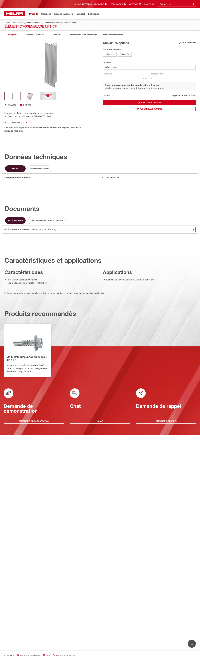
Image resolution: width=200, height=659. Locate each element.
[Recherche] (193, 4)
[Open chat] (192, 644)
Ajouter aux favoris (151, 109)
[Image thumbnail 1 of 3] (12, 96)
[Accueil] (14, 13)
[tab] (12, 35)
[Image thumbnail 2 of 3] (30, 96)
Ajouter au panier (151, 102)
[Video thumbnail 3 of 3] (48, 96)
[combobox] (177, 4)
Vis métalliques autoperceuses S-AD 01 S (27, 358)
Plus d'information (14, 123)
